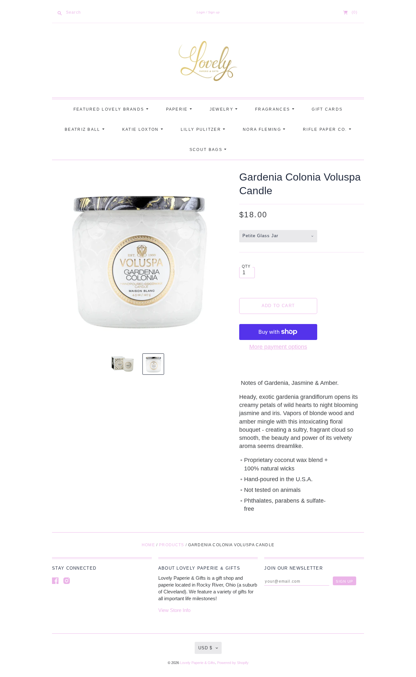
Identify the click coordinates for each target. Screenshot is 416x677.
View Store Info (174, 610)
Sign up (214, 12)
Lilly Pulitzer (202, 129)
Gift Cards (327, 109)
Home (148, 545)
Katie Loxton (141, 129)
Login (201, 12)
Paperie (177, 109)
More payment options (278, 347)
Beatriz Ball (83, 129)
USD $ (205, 647)
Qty (246, 266)
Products (171, 545)
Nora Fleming (263, 129)
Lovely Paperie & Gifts (197, 663)
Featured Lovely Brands (109, 109)
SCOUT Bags (206, 150)
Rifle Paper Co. (326, 129)
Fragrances (273, 109)
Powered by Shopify (233, 663)
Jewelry (222, 109)
